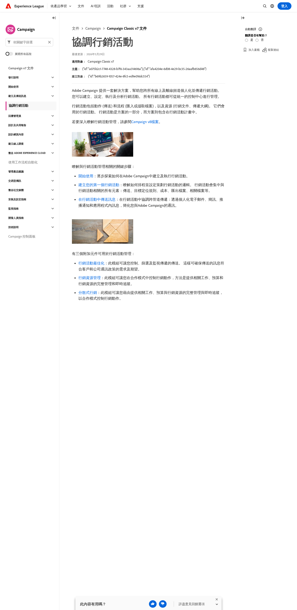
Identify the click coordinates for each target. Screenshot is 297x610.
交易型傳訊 (14, 180)
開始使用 (85, 176)
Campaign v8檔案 (145, 121)
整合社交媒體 (16, 190)
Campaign (93, 28)
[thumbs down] (163, 604)
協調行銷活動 (18, 105)
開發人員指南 (16, 217)
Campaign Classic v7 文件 (127, 28)
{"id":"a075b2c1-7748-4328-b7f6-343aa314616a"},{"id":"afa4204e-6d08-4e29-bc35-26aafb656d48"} (144, 69)
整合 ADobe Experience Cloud (26, 153)
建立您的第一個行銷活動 (98, 184)
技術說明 (13, 227)
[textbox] (29, 42)
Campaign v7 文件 (21, 68)
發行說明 (13, 77)
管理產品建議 (16, 171)
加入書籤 (254, 49)
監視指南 (13, 208)
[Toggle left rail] (54, 18)
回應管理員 (14, 116)
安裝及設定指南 (17, 199)
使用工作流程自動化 (23, 162)
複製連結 (273, 49)
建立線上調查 (16, 143)
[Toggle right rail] (243, 18)
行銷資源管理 (89, 277)
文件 (75, 28)
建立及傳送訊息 (17, 96)
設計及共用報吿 (17, 125)
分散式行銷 (87, 292)
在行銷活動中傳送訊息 (97, 199)
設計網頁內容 (16, 134)
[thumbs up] (153, 604)
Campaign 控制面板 (22, 236)
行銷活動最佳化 (91, 263)
